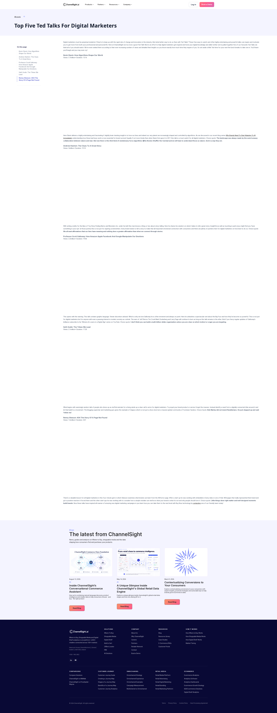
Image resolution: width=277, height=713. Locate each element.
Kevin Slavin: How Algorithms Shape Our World (29, 52)
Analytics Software (190, 679)
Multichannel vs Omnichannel (137, 689)
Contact (134, 650)
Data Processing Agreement (199, 703)
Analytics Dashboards (191, 682)
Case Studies (163, 640)
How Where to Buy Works (194, 633)
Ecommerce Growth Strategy (194, 685)
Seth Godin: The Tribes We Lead (28, 73)
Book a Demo (206, 4)
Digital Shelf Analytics (191, 692)
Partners (134, 643)
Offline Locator (109, 646)
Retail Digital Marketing (163, 682)
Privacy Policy (172, 703)
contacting (197, 503)
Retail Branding (160, 685)
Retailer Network (137, 646)
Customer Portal (164, 646)
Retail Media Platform (162, 675)
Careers (134, 640)
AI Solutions (108, 653)
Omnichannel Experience (135, 679)
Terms (164, 703)
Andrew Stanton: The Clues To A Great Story (28, 58)
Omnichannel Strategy (134, 675)
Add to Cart (108, 643)
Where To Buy (109, 633)
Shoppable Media (110, 636)
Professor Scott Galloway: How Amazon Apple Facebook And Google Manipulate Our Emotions (28, 66)
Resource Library (164, 636)
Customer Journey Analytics (107, 689)
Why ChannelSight (137, 636)
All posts (17, 17)
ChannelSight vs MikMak (77, 679)
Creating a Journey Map (106, 679)
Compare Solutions (75, 675)
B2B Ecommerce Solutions (193, 689)
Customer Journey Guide (106, 675)
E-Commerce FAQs (165, 643)
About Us (134, 633)
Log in (193, 4)
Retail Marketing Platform (164, 689)
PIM (105, 650)
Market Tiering (191, 643)
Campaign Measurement (135, 685)
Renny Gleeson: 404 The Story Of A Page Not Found (29, 79)
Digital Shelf (108, 640)
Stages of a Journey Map (106, 682)
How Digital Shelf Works (194, 640)
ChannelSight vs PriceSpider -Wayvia (79, 683)
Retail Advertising (161, 679)
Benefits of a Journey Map (107, 685)
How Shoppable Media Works (196, 636)
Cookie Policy (183, 703)
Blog (160, 633)
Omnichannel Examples (135, 682)
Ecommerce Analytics (191, 675)
